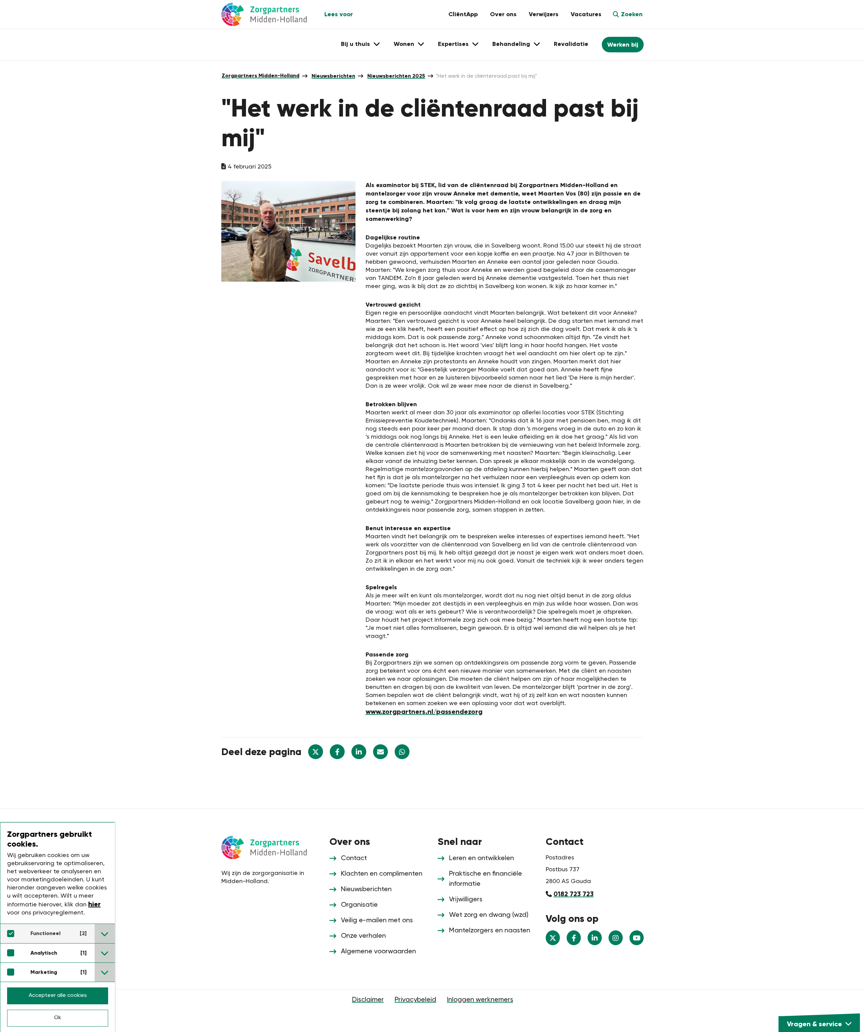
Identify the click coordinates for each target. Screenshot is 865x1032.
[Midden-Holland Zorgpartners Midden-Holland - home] (270, 14)
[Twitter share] (315, 751)
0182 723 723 (573, 894)
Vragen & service (814, 1024)
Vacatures (586, 14)
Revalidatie (571, 44)
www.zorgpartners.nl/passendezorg (424, 711)
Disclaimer (368, 1000)
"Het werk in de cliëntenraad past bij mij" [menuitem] (486, 76)
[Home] (270, 847)
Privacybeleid (415, 1000)
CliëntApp (463, 14)
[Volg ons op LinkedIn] (595, 937)
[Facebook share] (337, 751)
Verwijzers (544, 14)
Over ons (503, 14)
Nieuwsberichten (333, 76)
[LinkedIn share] (358, 751)
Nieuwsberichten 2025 (396, 76)
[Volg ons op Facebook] (574, 937)
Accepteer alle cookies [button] (58, 995)
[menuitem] (260, 75)
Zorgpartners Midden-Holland (260, 75)
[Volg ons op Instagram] (616, 937)
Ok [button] (57, 1018)
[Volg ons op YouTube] (636, 937)
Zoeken (632, 14)
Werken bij (622, 44)
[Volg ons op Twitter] (553, 937)
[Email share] (380, 751)
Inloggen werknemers (480, 1000)
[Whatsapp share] (402, 751)
